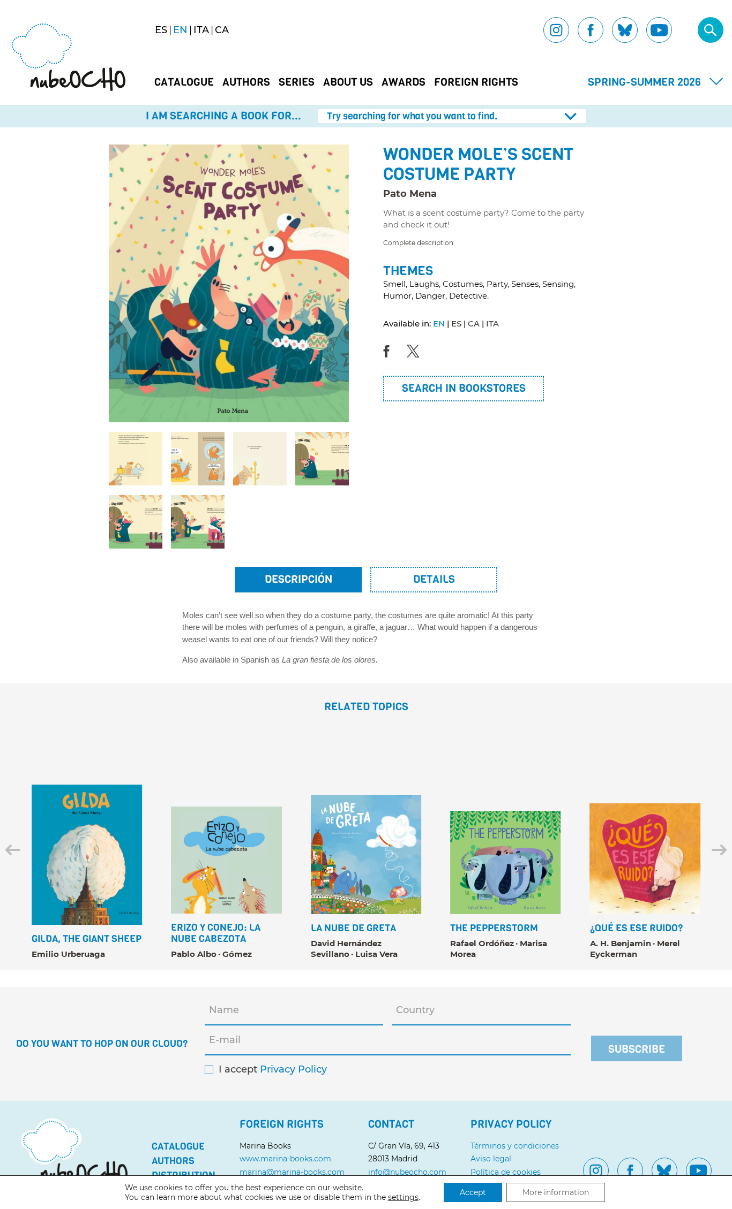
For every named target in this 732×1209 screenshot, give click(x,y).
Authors (246, 82)
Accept (473, 1192)
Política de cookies (505, 1172)
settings (403, 1197)
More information (555, 1192)
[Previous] (12, 849)
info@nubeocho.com (407, 1172)
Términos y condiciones (514, 1146)
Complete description (418, 243)
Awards (403, 82)
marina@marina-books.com (292, 1172)
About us (348, 82)
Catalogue (184, 82)
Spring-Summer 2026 (644, 82)
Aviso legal (490, 1159)
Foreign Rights (476, 82)
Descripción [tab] (298, 579)
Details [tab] (434, 579)
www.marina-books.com (285, 1159)
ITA (492, 323)
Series (297, 82)
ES (456, 323)
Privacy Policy (293, 1069)
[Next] (719, 849)
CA (474, 323)
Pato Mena (410, 194)
